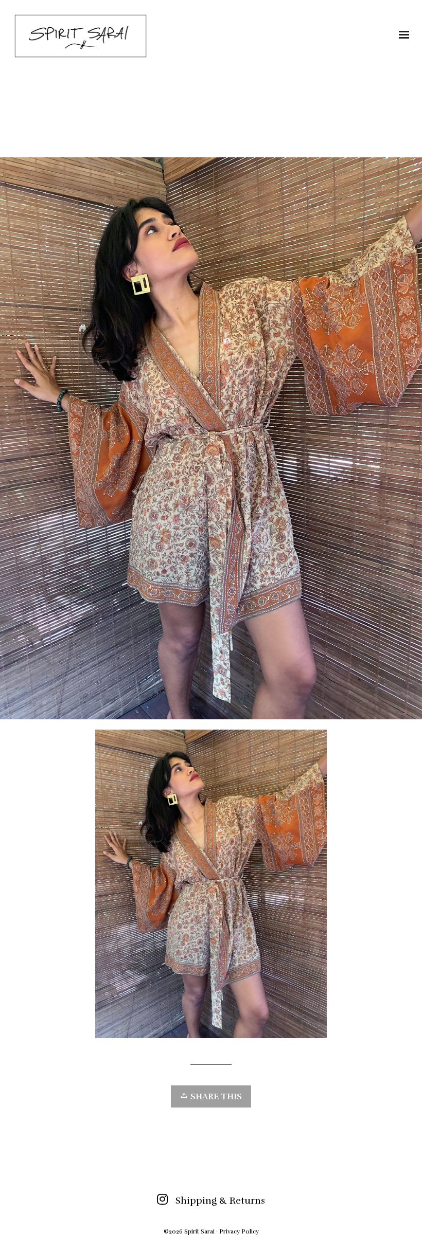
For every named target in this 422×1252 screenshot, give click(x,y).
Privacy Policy (239, 1231)
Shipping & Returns (220, 1200)
